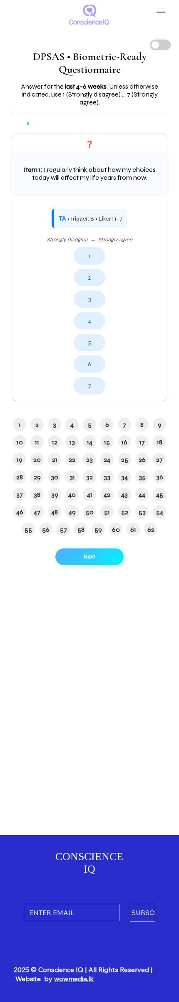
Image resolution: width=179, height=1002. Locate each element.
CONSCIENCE (89, 857)
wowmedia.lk (74, 979)
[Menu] (161, 12)
